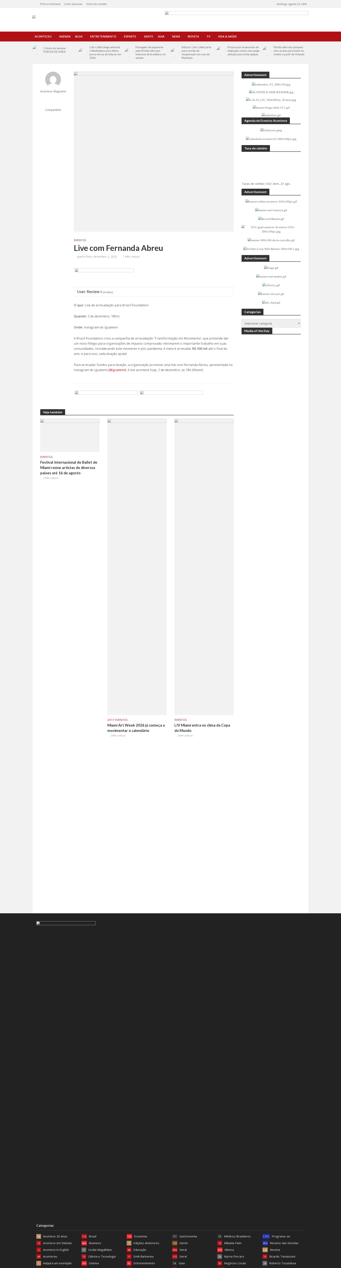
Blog (78, 36)
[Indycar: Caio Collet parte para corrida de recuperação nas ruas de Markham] (175, 52)
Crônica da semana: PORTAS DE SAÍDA (54, 50)
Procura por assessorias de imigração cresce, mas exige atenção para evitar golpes (243, 51)
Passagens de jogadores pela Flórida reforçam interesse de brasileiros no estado (151, 52)
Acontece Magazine (53, 91)
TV (208, 36)
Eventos (80, 240)
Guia (161, 36)
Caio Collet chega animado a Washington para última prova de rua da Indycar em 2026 (105, 52)
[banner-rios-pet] (171, 400)
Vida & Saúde (227, 36)
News (176, 36)
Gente (148, 36)
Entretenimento (103, 36)
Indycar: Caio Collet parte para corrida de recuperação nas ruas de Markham (196, 52)
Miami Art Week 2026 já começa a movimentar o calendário (136, 728)
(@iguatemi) (117, 370)
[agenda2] (104, 278)
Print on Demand (50, 4)
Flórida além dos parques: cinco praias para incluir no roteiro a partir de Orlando (289, 51)
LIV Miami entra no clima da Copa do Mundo (202, 728)
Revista (193, 36)
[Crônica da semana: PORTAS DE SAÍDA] (36, 49)
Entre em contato (96, 4)
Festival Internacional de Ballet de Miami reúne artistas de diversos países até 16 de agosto (68, 467)
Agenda (64, 36)
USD (268, 184)
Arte (110, 720)
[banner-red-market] (106, 400)
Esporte (130, 36)
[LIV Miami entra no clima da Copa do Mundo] (204, 566)
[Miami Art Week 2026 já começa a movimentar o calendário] (137, 566)
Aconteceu (43, 36)
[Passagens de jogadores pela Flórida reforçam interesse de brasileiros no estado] (129, 52)
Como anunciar (73, 4)
